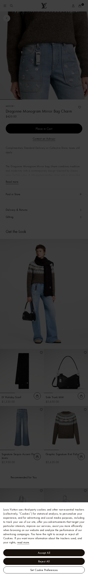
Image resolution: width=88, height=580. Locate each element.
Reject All (44, 561)
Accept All (44, 553)
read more (23, 542)
